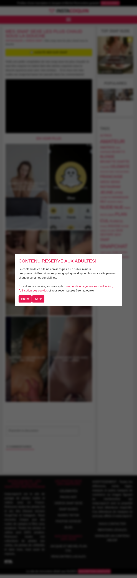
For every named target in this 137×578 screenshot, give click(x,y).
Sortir (38, 298)
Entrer (25, 298)
